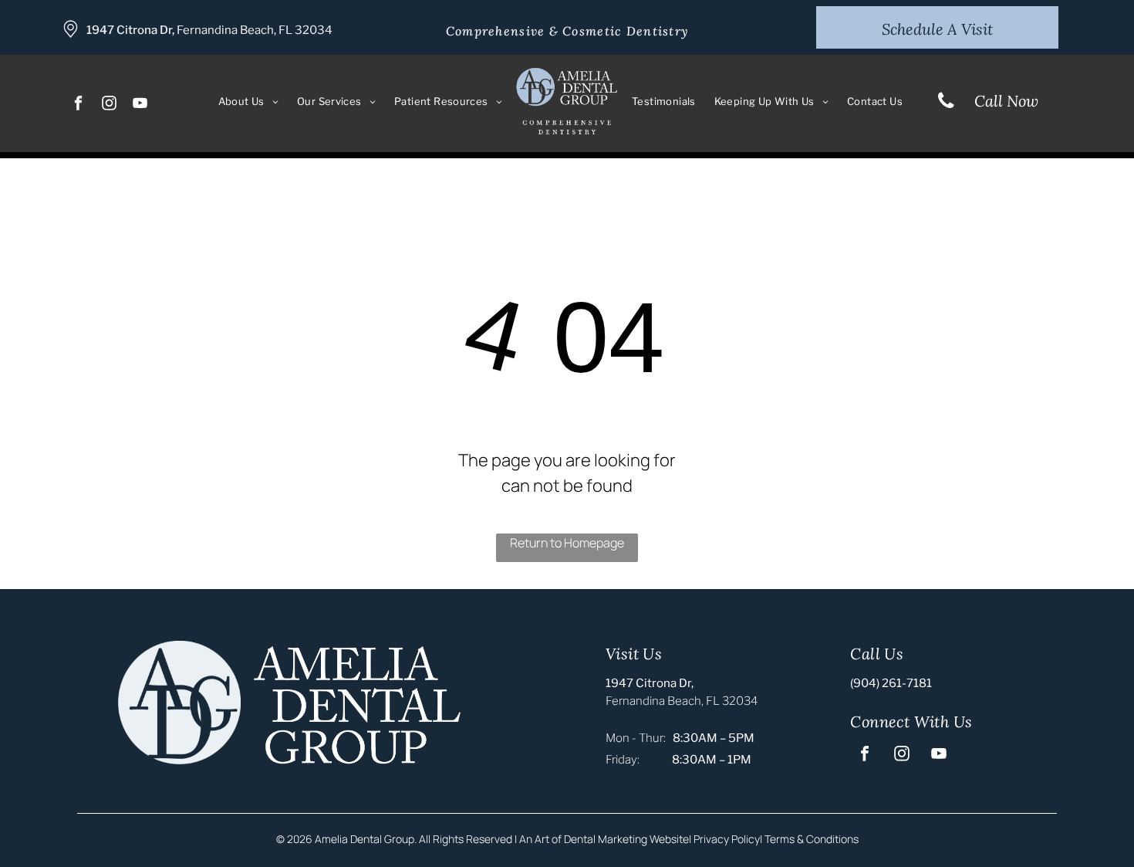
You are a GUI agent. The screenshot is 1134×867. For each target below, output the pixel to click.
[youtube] (141, 105)
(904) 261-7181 (891, 683)
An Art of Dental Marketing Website (604, 838)
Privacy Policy (727, 838)
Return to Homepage (567, 542)
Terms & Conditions (811, 838)
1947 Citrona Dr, (130, 30)
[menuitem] (248, 102)
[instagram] (110, 105)
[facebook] (79, 105)
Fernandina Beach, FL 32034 (254, 30)
